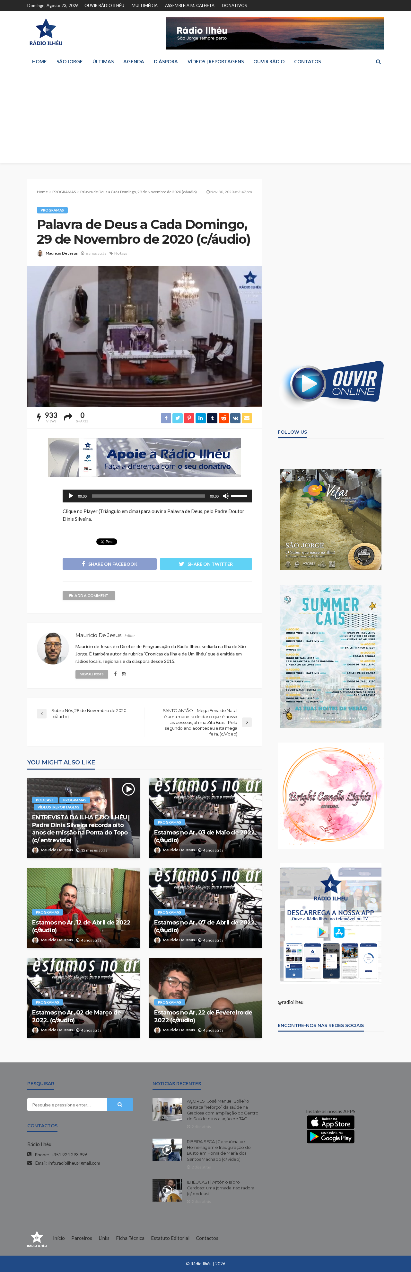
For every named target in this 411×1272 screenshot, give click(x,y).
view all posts (91, 674)
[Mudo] (226, 496)
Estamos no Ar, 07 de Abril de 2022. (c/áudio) (205, 926)
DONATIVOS (234, 5)
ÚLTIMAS (103, 61)
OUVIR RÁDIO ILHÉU (104, 5)
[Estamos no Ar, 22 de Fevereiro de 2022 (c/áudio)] (205, 998)
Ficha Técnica (130, 1238)
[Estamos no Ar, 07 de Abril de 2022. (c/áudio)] (205, 908)
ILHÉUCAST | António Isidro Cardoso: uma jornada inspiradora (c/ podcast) (220, 1187)
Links (104, 1238)
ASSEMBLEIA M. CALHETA (189, 5)
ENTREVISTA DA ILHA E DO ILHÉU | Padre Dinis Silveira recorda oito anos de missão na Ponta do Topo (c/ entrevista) (81, 828)
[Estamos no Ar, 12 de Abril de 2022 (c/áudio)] (83, 908)
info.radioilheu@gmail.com (74, 1163)
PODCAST (45, 800)
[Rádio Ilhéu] (45, 31)
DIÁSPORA (166, 61)
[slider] (240, 495)
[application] (157, 496)
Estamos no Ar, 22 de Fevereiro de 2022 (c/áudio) (203, 1016)
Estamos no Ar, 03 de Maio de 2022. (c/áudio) (205, 836)
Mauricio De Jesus (62, 253)
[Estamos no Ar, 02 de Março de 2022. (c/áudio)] (83, 998)
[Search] (378, 61)
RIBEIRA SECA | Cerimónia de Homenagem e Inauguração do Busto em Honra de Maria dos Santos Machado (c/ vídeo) (218, 1150)
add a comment (91, 595)
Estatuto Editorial (170, 1238)
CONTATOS (307, 61)
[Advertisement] (205, 118)
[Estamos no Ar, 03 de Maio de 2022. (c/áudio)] (205, 818)
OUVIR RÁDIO (268, 61)
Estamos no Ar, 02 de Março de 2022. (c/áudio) (76, 1016)
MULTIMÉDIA (145, 5)
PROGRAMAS (52, 210)
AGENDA (133, 61)
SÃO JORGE (70, 61)
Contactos (207, 1238)
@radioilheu (290, 1002)
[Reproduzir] (71, 496)
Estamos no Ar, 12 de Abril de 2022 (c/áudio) (81, 926)
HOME (39, 61)
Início (59, 1238)
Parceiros (81, 1238)
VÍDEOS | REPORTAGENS (216, 61)
